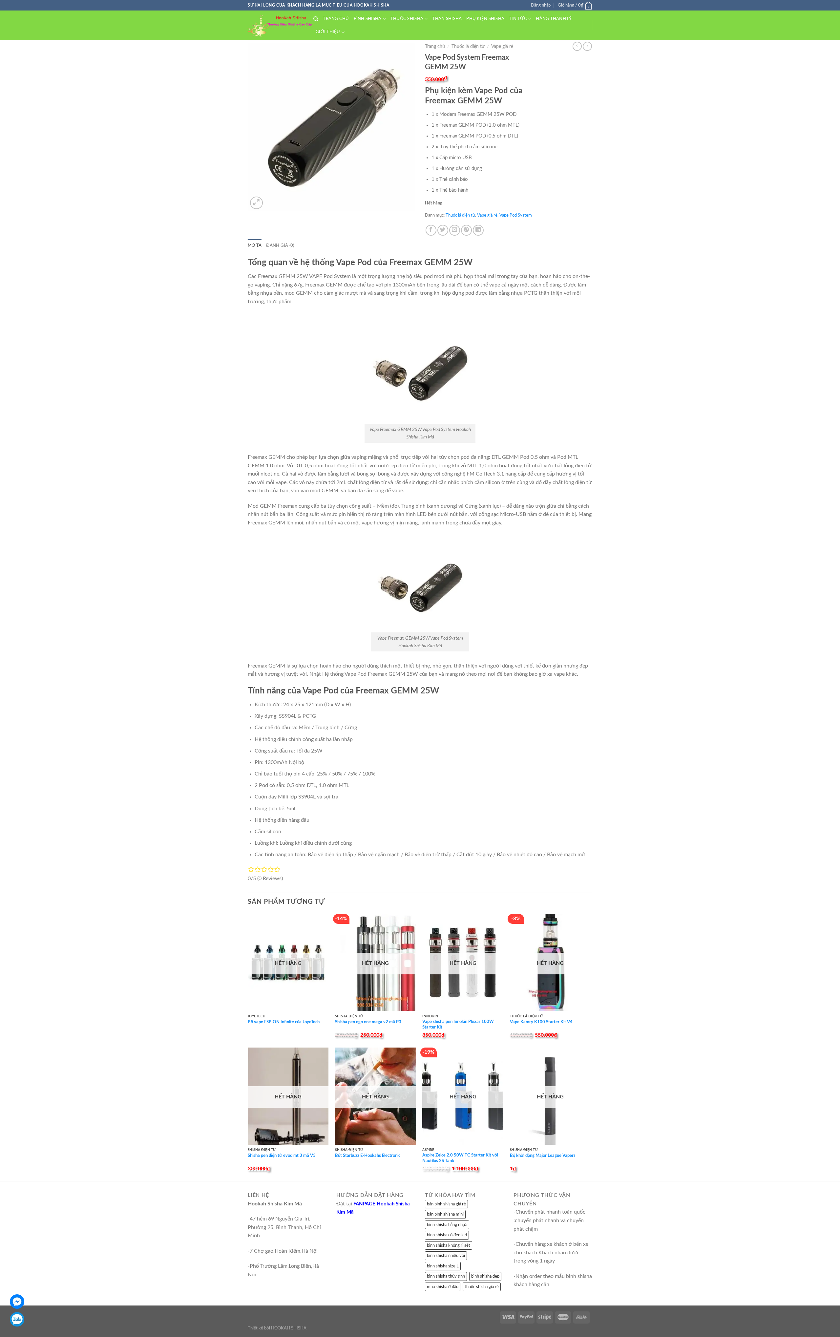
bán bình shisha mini (445, 1214)
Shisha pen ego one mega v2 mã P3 (368, 1022)
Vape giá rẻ (502, 46)
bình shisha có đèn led (447, 1235)
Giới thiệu (328, 32)
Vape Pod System (515, 215)
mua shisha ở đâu (442, 1287)
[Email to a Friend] (454, 230)
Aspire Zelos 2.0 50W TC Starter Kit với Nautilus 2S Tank (460, 1158)
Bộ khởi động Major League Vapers (543, 1156)
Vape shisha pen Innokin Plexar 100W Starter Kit (458, 1024)
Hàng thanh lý (554, 19)
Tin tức (518, 19)
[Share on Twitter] (442, 230)
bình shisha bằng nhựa (447, 1225)
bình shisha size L (443, 1266)
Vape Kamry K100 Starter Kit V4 (541, 1022)
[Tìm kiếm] (315, 18)
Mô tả (255, 245)
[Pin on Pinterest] (466, 230)
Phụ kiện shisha (485, 19)
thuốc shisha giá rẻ (482, 1287)
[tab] (255, 245)
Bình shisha (368, 19)
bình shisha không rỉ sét (448, 1245)
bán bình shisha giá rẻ (446, 1204)
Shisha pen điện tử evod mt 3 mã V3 (282, 1156)
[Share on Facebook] (431, 230)
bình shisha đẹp (485, 1276)
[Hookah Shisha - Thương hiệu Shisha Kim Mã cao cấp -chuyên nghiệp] (280, 25)
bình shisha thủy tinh (446, 1276)
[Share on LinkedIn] (478, 230)
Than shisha (447, 19)
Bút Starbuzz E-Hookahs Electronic (367, 1156)
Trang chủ (336, 19)
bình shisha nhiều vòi (446, 1256)
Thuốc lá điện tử (468, 46)
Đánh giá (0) (280, 245)
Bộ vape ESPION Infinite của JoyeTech (284, 1022)
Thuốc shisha (406, 19)
